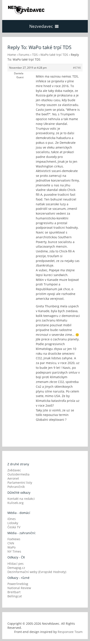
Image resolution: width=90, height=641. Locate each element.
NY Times (14, 551)
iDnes (11, 519)
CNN (10, 543)
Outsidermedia (18, 474)
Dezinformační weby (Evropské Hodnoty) (36, 572)
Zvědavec (14, 470)
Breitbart (14, 592)
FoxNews (13, 539)
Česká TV (13, 527)
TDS (35, 55)
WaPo (11, 547)
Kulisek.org (15, 503)
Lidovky (12, 523)
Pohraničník (16, 487)
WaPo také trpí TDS (54, 55)
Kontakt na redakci (21, 499)
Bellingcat (14, 596)
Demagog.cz (16, 568)
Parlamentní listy (19, 482)
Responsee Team (70, 632)
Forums (24, 55)
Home (11, 55)
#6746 (77, 68)
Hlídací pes (15, 563)
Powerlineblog (17, 584)
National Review (19, 588)
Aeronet (13, 478)
